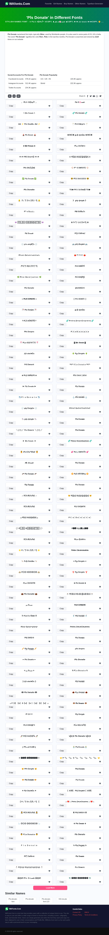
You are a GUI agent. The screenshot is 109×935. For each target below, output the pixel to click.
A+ (18, 96)
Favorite (48, 4)
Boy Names (68, 4)
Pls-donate (30, 899)
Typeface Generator (95, 4)
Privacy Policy (77, 915)
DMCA (87, 912)
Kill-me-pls (63, 899)
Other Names (80, 4)
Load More (50, 888)
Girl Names (57, 4)
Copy (11, 106)
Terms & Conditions (91, 915)
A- (10, 96)
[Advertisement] (54, 57)
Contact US (76, 912)
